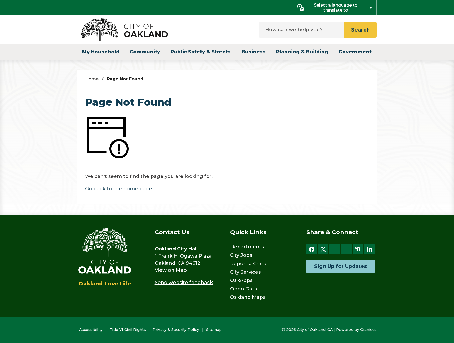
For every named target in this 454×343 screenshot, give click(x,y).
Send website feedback (184, 282)
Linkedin (369, 249)
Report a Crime (249, 264)
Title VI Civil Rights (128, 329)
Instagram (334, 249)
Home (92, 78)
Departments (247, 247)
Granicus (368, 329)
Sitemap (214, 329)
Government (355, 52)
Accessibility (91, 329)
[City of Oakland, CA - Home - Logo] (124, 29)
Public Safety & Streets (201, 52)
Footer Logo (104, 251)
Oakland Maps (247, 297)
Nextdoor (358, 249)
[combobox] (335, 7)
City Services (245, 272)
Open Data (243, 289)
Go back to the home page (118, 189)
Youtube (346, 249)
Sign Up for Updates (340, 266)
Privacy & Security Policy (176, 329)
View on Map (171, 270)
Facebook (311, 249)
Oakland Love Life (105, 283)
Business (253, 52)
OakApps (241, 280)
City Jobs (241, 255)
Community (145, 52)
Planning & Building (302, 52)
